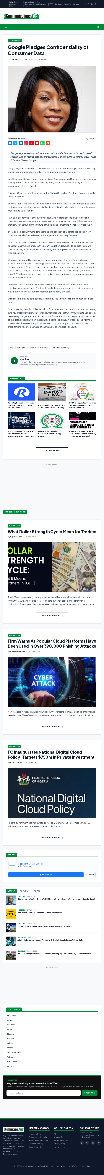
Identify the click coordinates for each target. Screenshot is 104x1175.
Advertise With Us (61, 1140)
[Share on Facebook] (10, 143)
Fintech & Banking (36, 1144)
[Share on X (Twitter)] (15, 143)
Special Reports (35, 1147)
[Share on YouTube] (37, 143)
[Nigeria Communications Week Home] (21, 16)
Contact (58, 4)
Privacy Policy (59, 1144)
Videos (36, 891)
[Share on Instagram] (26, 143)
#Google (21, 347)
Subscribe (89, 1093)
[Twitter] (88, 4)
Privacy (76, 4)
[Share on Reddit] (48, 143)
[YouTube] (95, 4)
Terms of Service (61, 1147)
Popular (24, 891)
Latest (11, 891)
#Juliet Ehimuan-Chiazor (38, 347)
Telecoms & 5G (35, 1134)
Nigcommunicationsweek (30, 864)
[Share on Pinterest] (31, 143)
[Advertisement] (52, 485)
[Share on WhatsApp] (42, 143)
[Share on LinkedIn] (21, 143)
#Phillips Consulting (61, 347)
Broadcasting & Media (38, 1137)
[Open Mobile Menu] (6, 27)
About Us (50, 4)
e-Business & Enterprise (38, 1140)
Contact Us (58, 1137)
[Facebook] (85, 4)
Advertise (67, 4)
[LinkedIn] (92, 4)
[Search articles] (98, 27)
